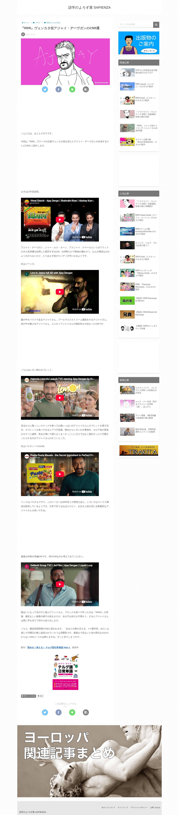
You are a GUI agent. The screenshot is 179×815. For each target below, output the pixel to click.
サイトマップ (123, 807)
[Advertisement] (65, 110)
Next (166, 760)
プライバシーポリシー (139, 807)
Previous (13, 760)
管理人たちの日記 (29, 696)
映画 (41, 696)
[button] (156, 25)
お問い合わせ (155, 807)
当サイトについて (108, 807)
